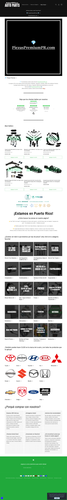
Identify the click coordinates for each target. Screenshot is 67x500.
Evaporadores (51, 278)
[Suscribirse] (43, 467)
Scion (17, 365)
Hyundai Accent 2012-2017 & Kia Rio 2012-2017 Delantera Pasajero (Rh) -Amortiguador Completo (33, 181)
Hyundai (30, 365)
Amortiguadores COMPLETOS (23, 258)
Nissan (6, 381)
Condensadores (23, 278)
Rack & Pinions (9, 339)
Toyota (6, 365)
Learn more (62, 496)
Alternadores (22, 321)
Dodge (18, 399)
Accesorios (51, 339)
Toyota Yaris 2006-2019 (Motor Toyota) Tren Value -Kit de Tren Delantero (51, 150)
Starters (36, 321)
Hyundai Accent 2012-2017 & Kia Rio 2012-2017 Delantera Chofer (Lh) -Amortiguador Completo (51, 181)
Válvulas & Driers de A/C (40, 278)
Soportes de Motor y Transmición (53, 298)
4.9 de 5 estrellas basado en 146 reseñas (36, 201)
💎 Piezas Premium (10, 78)
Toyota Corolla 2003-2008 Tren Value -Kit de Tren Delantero (13, 150)
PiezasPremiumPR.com (42, 81)
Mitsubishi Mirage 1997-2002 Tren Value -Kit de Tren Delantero (14, 181)
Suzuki (18, 381)
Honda (41, 381)
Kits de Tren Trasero (53, 258)
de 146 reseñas (33, 103)
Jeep (40, 399)
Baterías (50, 321)
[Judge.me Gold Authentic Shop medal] (36, 205)
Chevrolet (7, 399)
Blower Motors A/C (9, 298)
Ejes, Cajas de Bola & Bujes (25, 298)
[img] (33, 101)
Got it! (57, 498)
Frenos (35, 298)
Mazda (29, 381)
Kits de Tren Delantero (10, 258)
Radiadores (8, 321)
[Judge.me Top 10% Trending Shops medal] (48, 205)
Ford (29, 399)
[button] (25, 4)
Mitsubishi (53, 365)
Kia (40, 365)
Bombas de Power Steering (24, 340)
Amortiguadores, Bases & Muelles (40, 258)
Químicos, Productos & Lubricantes (40, 340)
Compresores (8, 278)
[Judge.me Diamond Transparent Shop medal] (31, 205)
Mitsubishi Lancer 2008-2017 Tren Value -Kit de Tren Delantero (33, 150)
